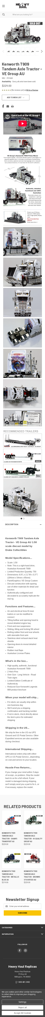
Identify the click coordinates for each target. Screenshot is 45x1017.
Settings (22, 1002)
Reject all (22, 1007)
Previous (3, 51)
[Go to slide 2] (23, 518)
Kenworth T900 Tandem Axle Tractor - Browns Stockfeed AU (32, 875)
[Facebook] (3, 106)
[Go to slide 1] (21, 518)
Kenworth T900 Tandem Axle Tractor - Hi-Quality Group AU (33, 837)
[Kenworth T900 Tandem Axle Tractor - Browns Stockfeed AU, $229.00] (33, 858)
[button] (31, 90)
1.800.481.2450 (24, 982)
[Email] (7, 106)
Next (41, 51)
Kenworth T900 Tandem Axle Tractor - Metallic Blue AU (10, 875)
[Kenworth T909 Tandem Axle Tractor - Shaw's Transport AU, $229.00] (11, 820)
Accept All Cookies (22, 1013)
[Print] (12, 106)
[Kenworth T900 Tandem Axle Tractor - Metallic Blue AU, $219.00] (11, 858)
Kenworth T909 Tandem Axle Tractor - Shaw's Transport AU (9, 837)
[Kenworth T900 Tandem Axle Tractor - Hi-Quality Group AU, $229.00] (33, 820)
